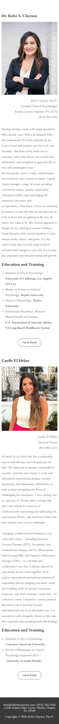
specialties (11, 206)
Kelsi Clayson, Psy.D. (22, 8)
